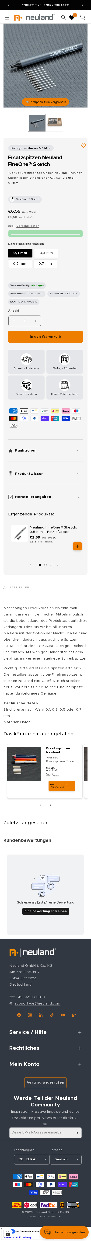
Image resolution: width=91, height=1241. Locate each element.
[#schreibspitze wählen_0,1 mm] (37, 123)
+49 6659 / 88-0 (30, 997)
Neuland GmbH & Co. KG (52, 1212)
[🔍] (46, 65)
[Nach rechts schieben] (59, 565)
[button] (7, 17)
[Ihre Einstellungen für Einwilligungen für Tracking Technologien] (8, 1233)
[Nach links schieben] (32, 565)
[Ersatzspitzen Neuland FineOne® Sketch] (54, 123)
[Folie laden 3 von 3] (51, 565)
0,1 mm (20, 253)
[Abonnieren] (76, 1132)
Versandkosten (27, 225)
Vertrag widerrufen (45, 1082)
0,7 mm (45, 263)
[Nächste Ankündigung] (82, 5)
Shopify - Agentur (36, 1216)
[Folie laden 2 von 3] (45, 565)
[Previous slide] (8, 63)
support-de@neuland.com (37, 1003)
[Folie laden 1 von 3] (40, 565)
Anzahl (13, 310)
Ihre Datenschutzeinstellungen (32, 1231)
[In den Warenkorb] (77, 546)
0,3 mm (46, 253)
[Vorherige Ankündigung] (9, 5)
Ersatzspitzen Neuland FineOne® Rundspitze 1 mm (60, 751)
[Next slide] (83, 63)
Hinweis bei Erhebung (17, 1237)
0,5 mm (19, 263)
